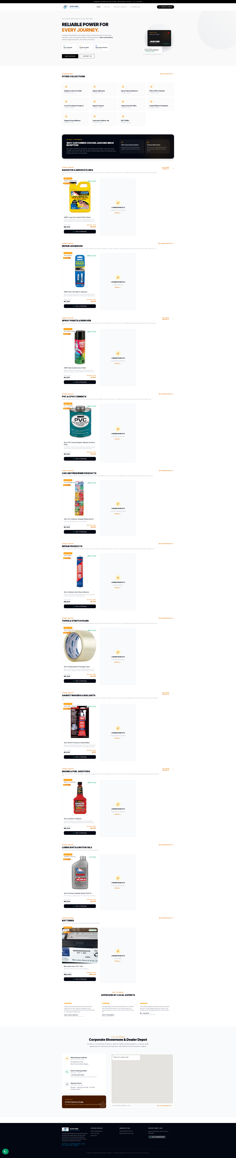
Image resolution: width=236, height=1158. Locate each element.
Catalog (107, 7)
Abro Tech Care (95, 1133)
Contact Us (87, 56)
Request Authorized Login (126, 1133)
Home (98, 7)
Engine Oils (94, 1135)
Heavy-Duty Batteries (96, 1131)
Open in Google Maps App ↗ (164, 1105)
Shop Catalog (70, 56)
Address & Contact (120, 7)
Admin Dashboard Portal (126, 1131)
